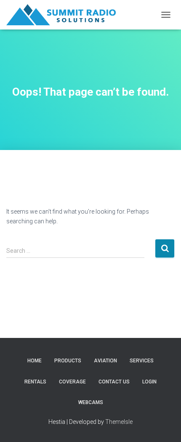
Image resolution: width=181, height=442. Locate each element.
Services (142, 361)
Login (149, 382)
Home (34, 361)
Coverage (72, 382)
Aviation (105, 361)
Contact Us (114, 382)
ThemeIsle (119, 421)
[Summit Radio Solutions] (64, 14)
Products (67, 361)
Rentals (35, 382)
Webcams (90, 402)
